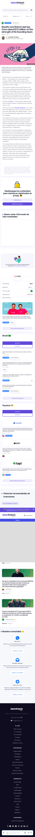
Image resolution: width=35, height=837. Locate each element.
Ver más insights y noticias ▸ (10, 503)
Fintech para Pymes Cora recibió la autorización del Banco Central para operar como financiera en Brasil (16, 317)
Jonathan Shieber (13, 37)
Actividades (17, 754)
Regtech (17, 809)
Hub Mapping (17, 756)
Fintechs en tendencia (17, 765)
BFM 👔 (30, 287)
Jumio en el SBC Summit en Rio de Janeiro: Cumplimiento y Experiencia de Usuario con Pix (17, 375)
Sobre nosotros (17, 729)
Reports (17, 759)
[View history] (25, 832)
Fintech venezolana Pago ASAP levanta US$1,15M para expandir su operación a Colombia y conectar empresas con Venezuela (17, 450)
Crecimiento (6, 380)
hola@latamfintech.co (21, 265)
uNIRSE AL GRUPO (17, 694)
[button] (6, 16)
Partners (17, 767)
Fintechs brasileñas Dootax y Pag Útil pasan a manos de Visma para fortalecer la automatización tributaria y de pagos (17, 364)
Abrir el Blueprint (17, 672)
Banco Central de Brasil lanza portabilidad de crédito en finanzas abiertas (17, 386)
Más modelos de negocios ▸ (17, 480)
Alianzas (8, 474)
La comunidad (17, 731)
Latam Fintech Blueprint (17, 821)
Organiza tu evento (17, 743)
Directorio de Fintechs (17, 773)
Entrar (27, 16)
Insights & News (17, 751)
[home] (17, 3)
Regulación (6, 322)
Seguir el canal (17, 651)
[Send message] (28, 832)
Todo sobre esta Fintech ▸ (17, 328)
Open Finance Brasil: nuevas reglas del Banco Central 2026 (17, 352)
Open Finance (17, 801)
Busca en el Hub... (17, 770)
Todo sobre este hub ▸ (17, 398)
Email (8, 532)
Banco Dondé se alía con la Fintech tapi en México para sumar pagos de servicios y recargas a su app (17, 470)
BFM (17, 784)
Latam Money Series (17, 762)
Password (9, 539)
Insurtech (17, 796)
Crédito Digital (17, 782)
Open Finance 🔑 (15, 357)
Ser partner (17, 740)
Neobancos (18, 798)
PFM (17, 804)
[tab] (17, 343)
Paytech (17, 807)
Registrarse (16, 16)
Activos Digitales (17, 793)
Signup (18, 520)
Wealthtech (17, 812)
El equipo (17, 737)
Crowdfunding (17, 787)
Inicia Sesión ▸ (17, 200)
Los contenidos (17, 734)
